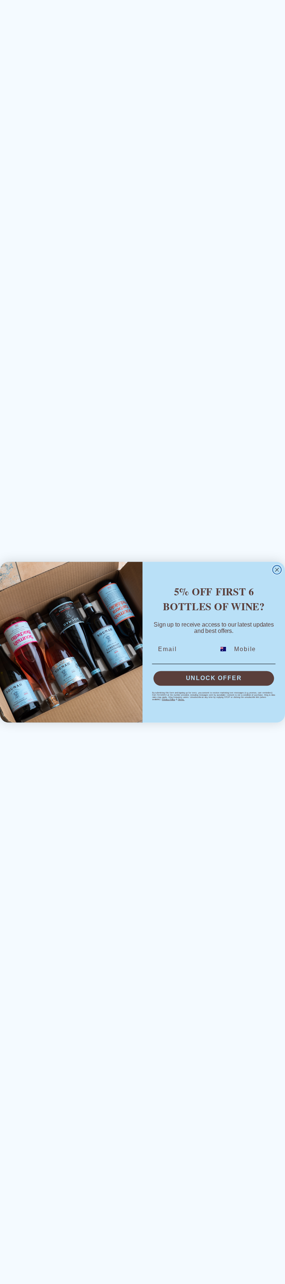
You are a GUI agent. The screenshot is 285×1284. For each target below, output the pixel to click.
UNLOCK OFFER (214, 678)
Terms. (181, 699)
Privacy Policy (168, 699)
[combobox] (223, 649)
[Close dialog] (277, 569)
